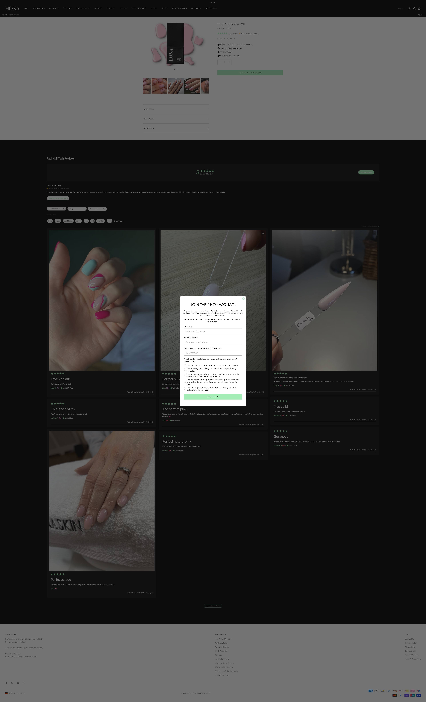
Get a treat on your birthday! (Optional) (203, 348)
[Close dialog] (243, 299)
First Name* (189, 327)
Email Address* (191, 337)
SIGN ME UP (213, 397)
